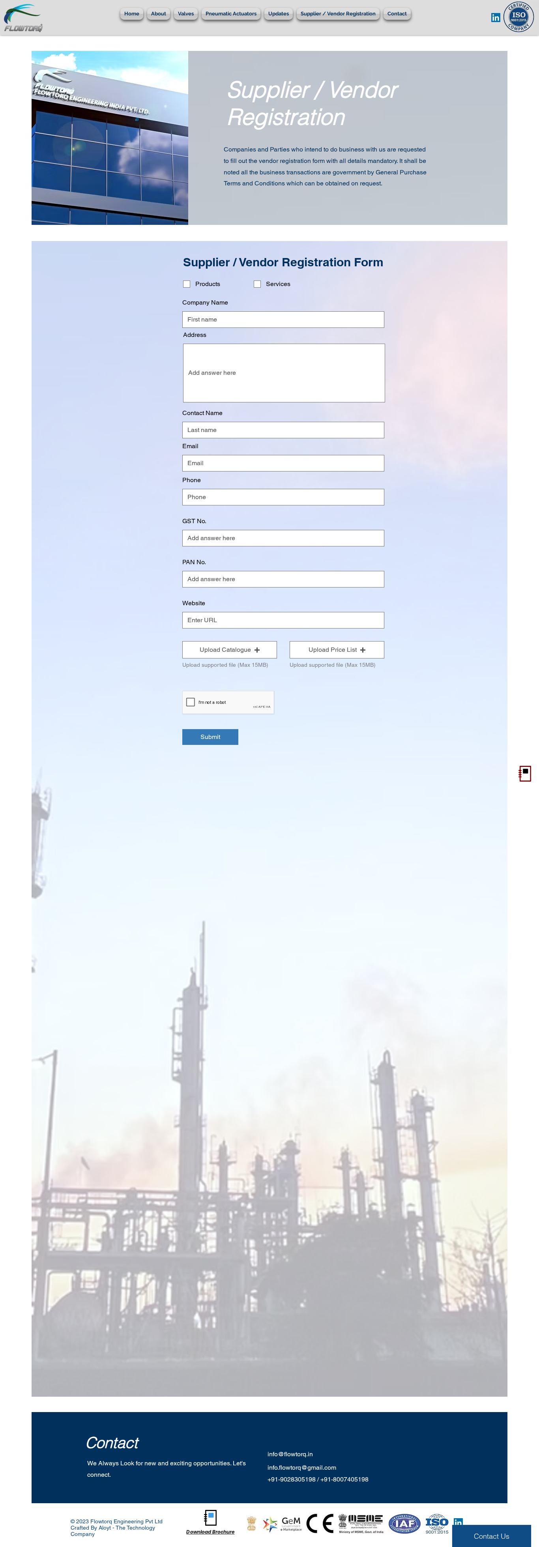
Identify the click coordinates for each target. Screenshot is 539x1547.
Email (190, 446)
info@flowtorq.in (290, 1454)
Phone (191, 480)
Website (193, 603)
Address (194, 335)
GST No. (194, 521)
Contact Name (202, 413)
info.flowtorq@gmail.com (302, 1467)
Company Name (205, 302)
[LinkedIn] (495, 17)
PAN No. (194, 562)
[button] (158, 14)
